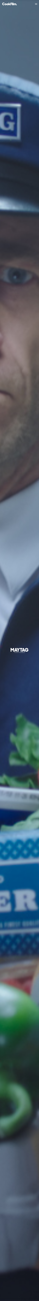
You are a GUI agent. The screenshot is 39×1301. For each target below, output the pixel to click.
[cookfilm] (9, 4)
